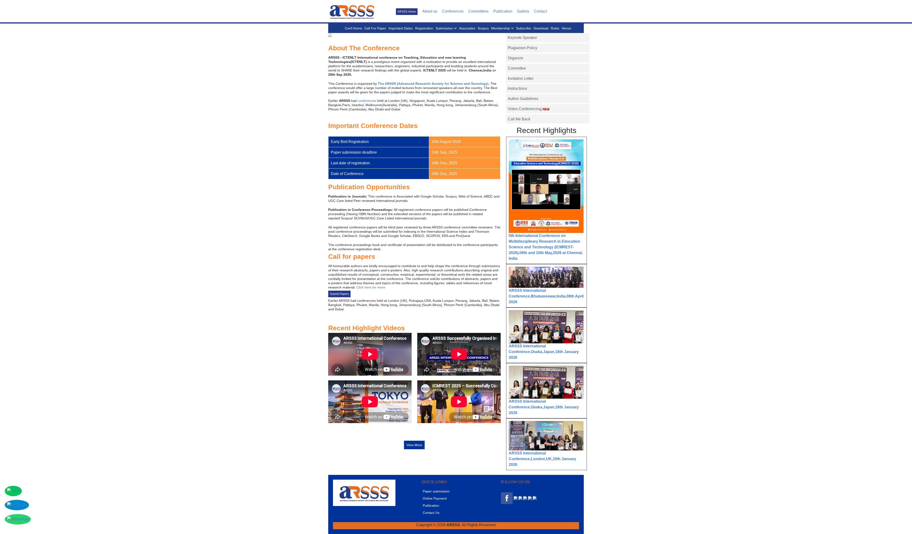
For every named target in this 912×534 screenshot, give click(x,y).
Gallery (523, 11)
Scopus (483, 28)
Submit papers (339, 294)
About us (429, 11)
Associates (467, 28)
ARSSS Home (407, 11)
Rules (555, 28)
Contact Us (431, 513)
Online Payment (435, 498)
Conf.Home (353, 28)
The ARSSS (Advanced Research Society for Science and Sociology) (433, 83)
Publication (502, 11)
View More (414, 445)
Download (540, 28)
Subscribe (523, 28)
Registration (424, 28)
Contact (540, 11)
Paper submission (436, 491)
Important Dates (401, 28)
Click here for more (370, 287)
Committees (478, 11)
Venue (566, 28)
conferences (367, 101)
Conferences (453, 11)
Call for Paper (375, 28)
